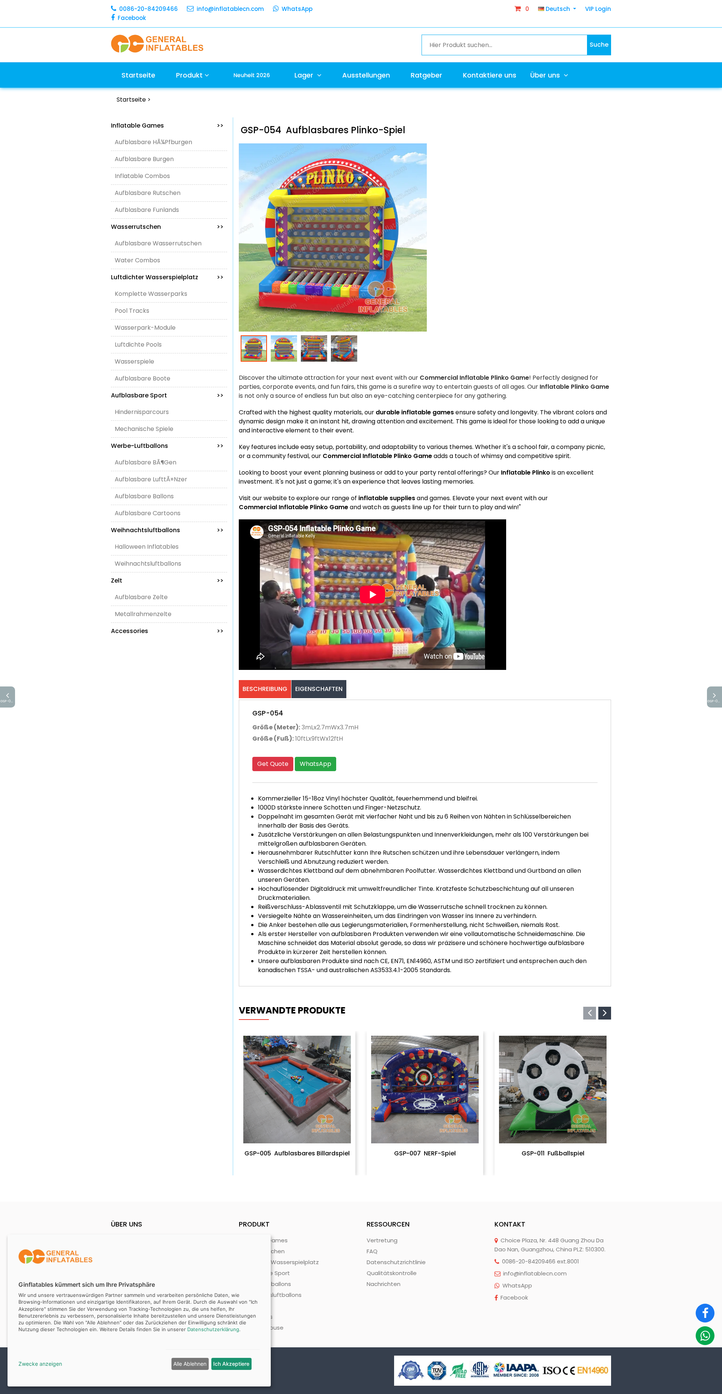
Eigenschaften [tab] (319, 689)
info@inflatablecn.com (230, 9)
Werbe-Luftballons (167, 445)
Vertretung (382, 1240)
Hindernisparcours (142, 412)
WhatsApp (297, 9)
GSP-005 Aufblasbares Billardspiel (297, 1153)
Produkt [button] (189, 75)
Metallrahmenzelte (143, 614)
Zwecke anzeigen (40, 1364)
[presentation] (589, 1013)
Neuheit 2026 (252, 75)
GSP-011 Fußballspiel (553, 1153)
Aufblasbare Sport (167, 395)
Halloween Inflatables (147, 546)
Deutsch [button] (558, 9)
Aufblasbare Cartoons (147, 513)
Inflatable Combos (142, 176)
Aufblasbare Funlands (147, 209)
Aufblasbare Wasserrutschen (158, 243)
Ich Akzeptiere (231, 1364)
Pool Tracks (132, 310)
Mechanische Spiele (144, 429)
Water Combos (137, 260)
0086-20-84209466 (148, 9)
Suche (599, 44)
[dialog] (139, 1310)
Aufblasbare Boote (142, 378)
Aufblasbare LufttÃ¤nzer (151, 479)
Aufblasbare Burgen (144, 159)
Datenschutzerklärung (213, 1329)
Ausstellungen (366, 75)
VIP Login (598, 9)
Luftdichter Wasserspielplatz (167, 277)
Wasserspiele (134, 361)
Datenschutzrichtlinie (396, 1262)
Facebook (132, 18)
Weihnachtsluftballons (167, 530)
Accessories (167, 631)
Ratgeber (426, 75)
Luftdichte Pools (138, 344)
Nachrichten (383, 1284)
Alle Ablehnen (189, 1364)
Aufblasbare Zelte (141, 597)
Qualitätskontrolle (392, 1273)
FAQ (372, 1251)
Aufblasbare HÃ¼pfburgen (153, 142)
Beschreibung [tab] (265, 689)
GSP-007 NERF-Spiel (425, 1153)
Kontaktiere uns (489, 75)
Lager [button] (304, 75)
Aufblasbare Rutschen (147, 193)
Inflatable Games (167, 125)
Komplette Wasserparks (151, 293)
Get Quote (272, 763)
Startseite (138, 75)
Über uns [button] (546, 75)
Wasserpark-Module (145, 327)
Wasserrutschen (167, 226)
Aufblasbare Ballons (144, 496)
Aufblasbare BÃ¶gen (145, 462)
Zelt (167, 580)
